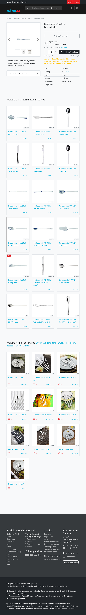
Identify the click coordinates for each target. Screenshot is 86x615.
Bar (8, 544)
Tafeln (9, 546)
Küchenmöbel (12, 557)
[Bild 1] (17, 52)
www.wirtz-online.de (52, 559)
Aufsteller (10, 541)
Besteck (29, 19)
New (8, 564)
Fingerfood (11, 539)
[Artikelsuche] (27, 8)
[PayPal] (27, 555)
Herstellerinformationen (18, 73)
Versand (64, 47)
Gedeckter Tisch (18, 19)
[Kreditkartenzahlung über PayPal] (31, 555)
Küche (9, 554)
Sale (8, 562)
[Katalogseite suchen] (51, 8)
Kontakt (47, 534)
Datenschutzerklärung (53, 544)
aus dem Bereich (41, 344)
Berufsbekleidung (14, 552)
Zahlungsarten (50, 546)
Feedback (71, 609)
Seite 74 (66, 72)
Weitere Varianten (61, 36)
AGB (46, 539)
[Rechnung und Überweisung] (40, 555)
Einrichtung (11, 549)
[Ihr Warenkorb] (77, 7)
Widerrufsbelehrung (52, 541)
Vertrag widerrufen (71, 562)
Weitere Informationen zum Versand (33, 544)
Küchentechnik (12, 559)
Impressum (48, 536)
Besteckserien (39, 19)
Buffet (9, 536)
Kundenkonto (71, 557)
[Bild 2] (23, 52)
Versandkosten (62, 586)
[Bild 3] (29, 52)
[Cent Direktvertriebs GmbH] (14, 10)
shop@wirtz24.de (72, 548)
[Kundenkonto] (72, 8)
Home (9, 19)
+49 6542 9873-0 (71, 545)
